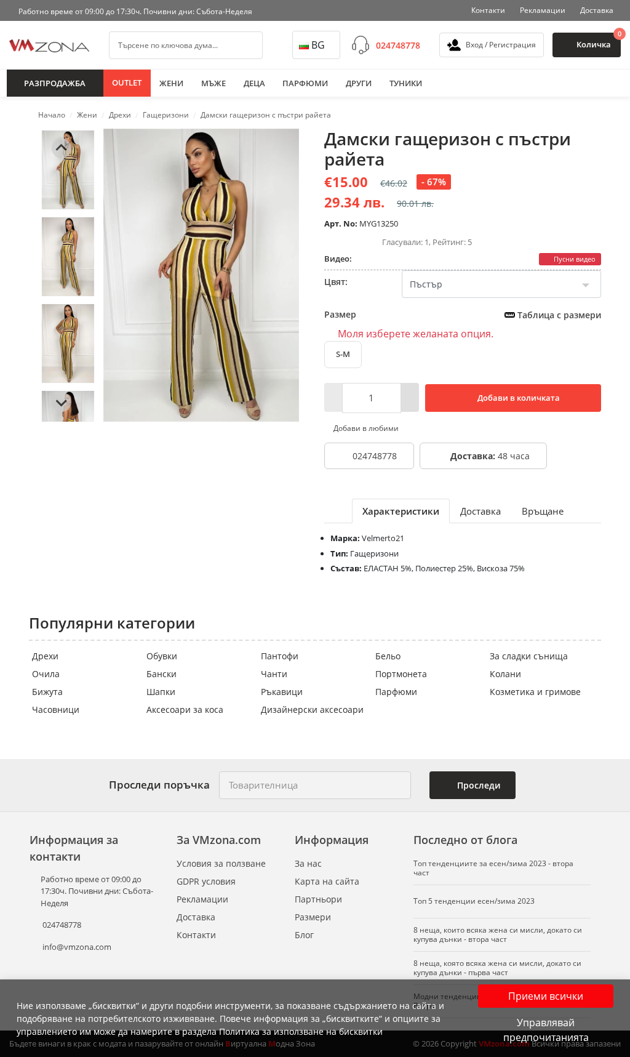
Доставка (596, 10)
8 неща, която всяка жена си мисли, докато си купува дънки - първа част (497, 968)
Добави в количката (518, 397)
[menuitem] (68, 170)
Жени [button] (171, 83)
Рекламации (542, 10)
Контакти (488, 10)
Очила (46, 674)
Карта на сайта (327, 881)
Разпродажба (55, 83)
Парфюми (396, 691)
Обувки (161, 656)
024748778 (398, 45)
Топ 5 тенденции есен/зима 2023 (474, 901)
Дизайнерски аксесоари (312, 709)
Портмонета (401, 674)
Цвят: (336, 281)
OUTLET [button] (127, 82)
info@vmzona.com (76, 946)
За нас (308, 863)
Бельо (388, 656)
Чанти (274, 674)
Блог (304, 935)
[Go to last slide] (61, 148)
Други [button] (359, 83)
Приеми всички (545, 996)
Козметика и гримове (535, 691)
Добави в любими (365, 428)
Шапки (160, 691)
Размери (313, 917)
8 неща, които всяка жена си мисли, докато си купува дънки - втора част (497, 934)
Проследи (477, 785)
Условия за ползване (221, 863)
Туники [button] (405, 83)
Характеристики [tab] (400, 511)
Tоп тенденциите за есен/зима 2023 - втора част (493, 868)
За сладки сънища (529, 656)
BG (318, 45)
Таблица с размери (558, 315)
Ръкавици (282, 691)
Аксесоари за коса (184, 709)
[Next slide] (61, 402)
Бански (161, 674)
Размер (462, 314)
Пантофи (279, 656)
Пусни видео (574, 258)
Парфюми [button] (305, 83)
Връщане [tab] (543, 511)
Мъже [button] (213, 83)
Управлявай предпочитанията (546, 1030)
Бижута (47, 691)
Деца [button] (254, 83)
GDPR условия (206, 881)
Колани (505, 674)
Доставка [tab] (480, 511)
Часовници (55, 709)
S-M (343, 354)
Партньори (318, 899)
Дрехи (45, 656)
